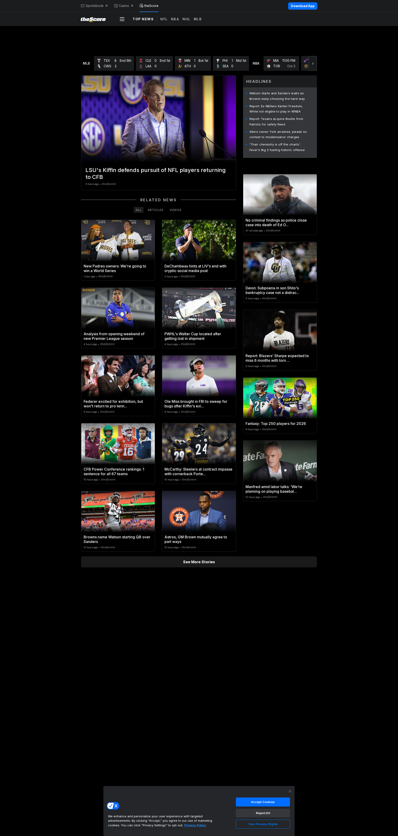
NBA (175, 19)
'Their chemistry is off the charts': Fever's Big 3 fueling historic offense (277, 147)
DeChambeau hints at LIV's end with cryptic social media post (195, 268)
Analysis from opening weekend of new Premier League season (114, 336)
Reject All (263, 813)
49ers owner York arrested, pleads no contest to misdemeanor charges (278, 134)
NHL (186, 19)
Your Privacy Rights (263, 824)
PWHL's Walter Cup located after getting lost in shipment (192, 336)
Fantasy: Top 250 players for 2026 (276, 423)
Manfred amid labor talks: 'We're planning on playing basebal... (274, 489)
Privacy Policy (195, 825)
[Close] (290, 791)
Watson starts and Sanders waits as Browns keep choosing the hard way (277, 96)
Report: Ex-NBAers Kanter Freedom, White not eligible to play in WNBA (276, 108)
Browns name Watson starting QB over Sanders (117, 539)
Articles (156, 210)
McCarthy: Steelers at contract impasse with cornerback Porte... (198, 471)
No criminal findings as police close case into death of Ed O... (276, 222)
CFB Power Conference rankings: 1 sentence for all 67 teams (114, 471)
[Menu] (122, 19)
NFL (164, 19)
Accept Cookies (263, 802)
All (139, 210)
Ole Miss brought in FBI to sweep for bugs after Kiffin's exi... (195, 403)
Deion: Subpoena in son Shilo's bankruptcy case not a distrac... (272, 290)
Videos (175, 210)
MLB (198, 19)
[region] (199, 811)
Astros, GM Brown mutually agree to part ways (195, 539)
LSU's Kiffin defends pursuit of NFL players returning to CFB (155, 173)
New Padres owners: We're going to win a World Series (115, 268)
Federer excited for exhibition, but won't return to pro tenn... (113, 403)
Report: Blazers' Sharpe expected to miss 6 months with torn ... (277, 358)
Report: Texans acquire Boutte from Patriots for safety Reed (276, 121)
